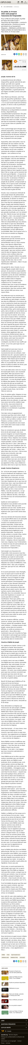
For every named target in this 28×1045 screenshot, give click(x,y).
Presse (2, 1043)
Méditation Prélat (14, 957)
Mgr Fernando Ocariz (15, 954)
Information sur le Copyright (8, 1041)
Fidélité (3, 954)
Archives (8, 1043)
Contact (19, 1041)
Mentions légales (13, 1034)
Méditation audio (5, 957)
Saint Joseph (22, 957)
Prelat (8, 954)
